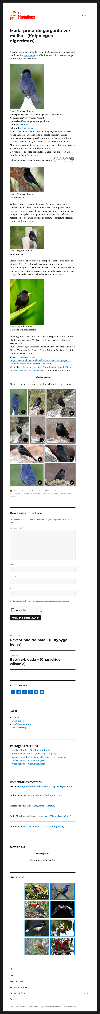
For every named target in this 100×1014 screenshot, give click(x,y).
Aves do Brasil (16, 981)
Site (12, 588)
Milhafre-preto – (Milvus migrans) (29, 760)
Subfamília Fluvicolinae (19, 493)
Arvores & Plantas (18, 987)
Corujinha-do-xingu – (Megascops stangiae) (34, 753)
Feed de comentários (22, 724)
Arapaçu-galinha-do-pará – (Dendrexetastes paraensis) (39, 757)
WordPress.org (19, 727)
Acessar (16, 717)
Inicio (12, 975)
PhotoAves (14, 1007)
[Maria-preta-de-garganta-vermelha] (43, 86)
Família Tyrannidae (58, 491)
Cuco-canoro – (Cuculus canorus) (28, 764)
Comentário (17, 528)
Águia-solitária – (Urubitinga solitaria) (31, 750)
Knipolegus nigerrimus (40, 493)
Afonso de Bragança (21, 491)
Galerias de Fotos (18, 993)
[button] (98, 2)
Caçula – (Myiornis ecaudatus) (40, 806)
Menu (85, 15)
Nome (13, 565)
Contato (14, 999)
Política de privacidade (29, 1007)
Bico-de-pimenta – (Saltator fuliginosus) (43, 826)
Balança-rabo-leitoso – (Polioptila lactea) (41, 795)
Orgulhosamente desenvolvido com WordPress (58, 1007)
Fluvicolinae (27, 128)
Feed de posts (18, 721)
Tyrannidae (29, 55)
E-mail (13, 577)
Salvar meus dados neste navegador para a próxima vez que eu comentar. (41, 601)
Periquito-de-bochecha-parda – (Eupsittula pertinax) (45, 786)
